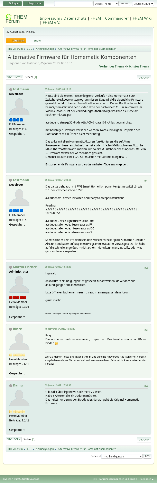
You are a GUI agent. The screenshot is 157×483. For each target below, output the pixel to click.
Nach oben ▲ (147, 478)
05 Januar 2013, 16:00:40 (58, 179)
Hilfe (94, 478)
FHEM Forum (16, 19)
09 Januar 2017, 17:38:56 (58, 385)
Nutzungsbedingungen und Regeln (118, 478)
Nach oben (13, 439)
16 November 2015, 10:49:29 (60, 328)
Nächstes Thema (137, 66)
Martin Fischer (25, 267)
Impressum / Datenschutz (63, 18)
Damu (18, 385)
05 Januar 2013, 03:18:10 (58, 89)
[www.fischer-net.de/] (10, 312)
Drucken (144, 77)
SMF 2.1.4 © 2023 (12, 479)
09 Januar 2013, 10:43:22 (58, 266)
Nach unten (14, 77)
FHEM (96, 18)
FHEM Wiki (142, 18)
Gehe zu (95, 456)
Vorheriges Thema (111, 66)
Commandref (117, 18)
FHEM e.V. (51, 22)
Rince (17, 329)
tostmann (21, 89)
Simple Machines (30, 479)
